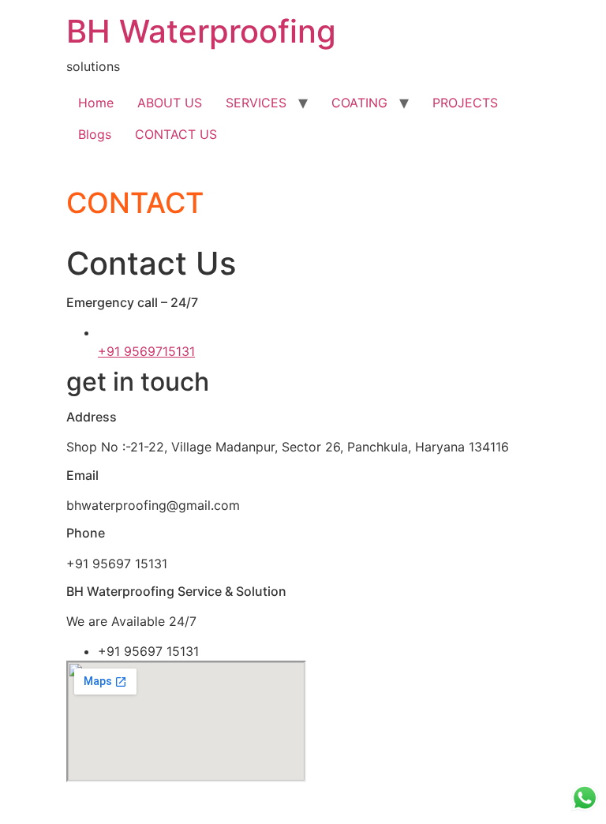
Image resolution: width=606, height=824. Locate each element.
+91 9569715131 (146, 351)
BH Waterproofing (201, 31)
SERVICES (256, 102)
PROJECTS (465, 102)
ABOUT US (169, 102)
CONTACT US (176, 134)
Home (96, 102)
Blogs (94, 134)
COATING (359, 102)
